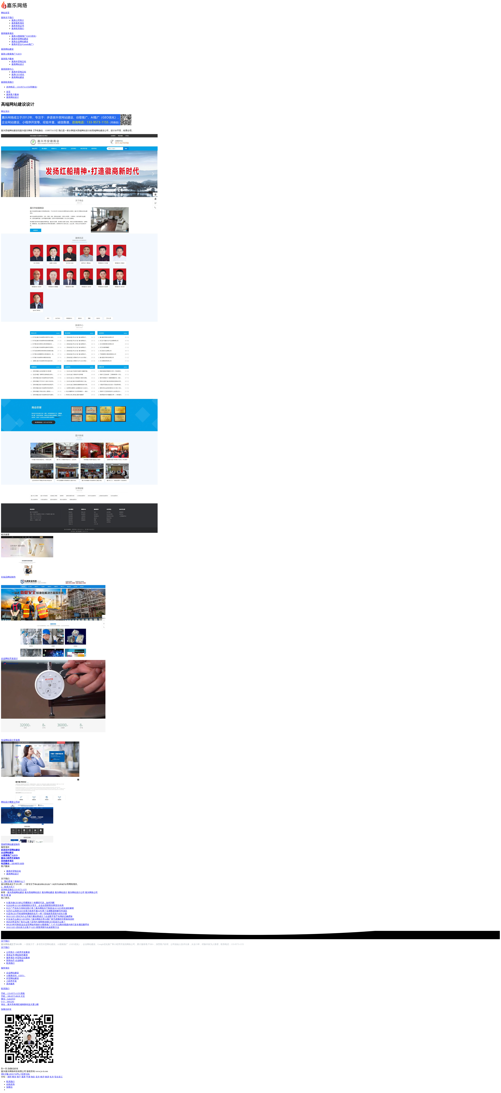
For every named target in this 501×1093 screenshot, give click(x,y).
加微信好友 (6, 1009)
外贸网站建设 (12, 978)
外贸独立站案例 (22, 958)
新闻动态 (10, 960)
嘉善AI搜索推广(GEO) (11, 54)
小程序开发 (11, 981)
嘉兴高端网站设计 (33, 892)
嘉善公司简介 (17, 20)
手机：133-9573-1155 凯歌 (13, 993)
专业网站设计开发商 (10, 740)
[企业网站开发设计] (53, 656)
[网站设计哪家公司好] (40, 799)
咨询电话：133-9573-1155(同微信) (21, 87)
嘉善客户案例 (7, 59)
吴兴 (37, 1077)
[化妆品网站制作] (27, 574)
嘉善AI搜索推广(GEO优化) (23, 36)
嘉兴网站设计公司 (76, 892)
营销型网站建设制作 (10, 844)
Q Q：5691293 (7, 1002)
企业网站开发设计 (9, 658)
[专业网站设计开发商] (53, 737)
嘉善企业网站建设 (19, 41)
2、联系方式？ (8, 887)
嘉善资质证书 (17, 26)
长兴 (52, 1077)
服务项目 (10, 958)
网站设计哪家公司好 (10, 802)
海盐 (33, 1077)
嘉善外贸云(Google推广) (22, 44)
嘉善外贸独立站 (18, 61)
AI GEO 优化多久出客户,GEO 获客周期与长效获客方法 (32, 927)
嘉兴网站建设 (48, 892)
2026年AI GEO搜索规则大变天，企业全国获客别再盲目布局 (35, 905)
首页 (8, 92)
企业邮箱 (19, 960)
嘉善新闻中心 (7, 69)
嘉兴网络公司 (91, 892)
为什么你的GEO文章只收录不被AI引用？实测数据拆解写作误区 (36, 911)
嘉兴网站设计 (61, 892)
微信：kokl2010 (8, 999)
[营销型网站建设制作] (27, 842)
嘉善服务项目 (17, 23)
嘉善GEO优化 (17, 74)
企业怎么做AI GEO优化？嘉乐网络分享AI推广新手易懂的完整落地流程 (40, 919)
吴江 (60, 1077)
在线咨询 (10, 1084)
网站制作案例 (21, 955)
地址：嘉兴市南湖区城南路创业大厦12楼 (20, 1004)
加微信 (9, 1087)
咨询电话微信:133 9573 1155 (14, 889)
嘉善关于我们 (7, 17)
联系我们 (10, 963)
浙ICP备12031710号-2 (11, 1074)
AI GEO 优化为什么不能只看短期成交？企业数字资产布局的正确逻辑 (39, 916)
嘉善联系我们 (17, 28)
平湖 (28, 1077)
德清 (47, 1077)
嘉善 (23, 1077)
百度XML (25, 1074)
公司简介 (10, 952)
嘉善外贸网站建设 (19, 39)
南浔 (42, 1077)
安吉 (56, 1077)
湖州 (9, 1077)
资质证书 (10, 955)
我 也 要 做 (6, 895)
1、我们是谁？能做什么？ (13, 881)
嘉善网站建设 (7, 49)
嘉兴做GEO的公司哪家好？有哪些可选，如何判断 (30, 903)
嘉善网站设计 (17, 64)
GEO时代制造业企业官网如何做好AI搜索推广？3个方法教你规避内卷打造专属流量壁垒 (47, 924)
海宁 (19, 1077)
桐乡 (14, 1077)
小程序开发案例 (22, 952)
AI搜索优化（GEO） (15, 975)
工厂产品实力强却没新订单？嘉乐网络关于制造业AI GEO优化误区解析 (40, 908)
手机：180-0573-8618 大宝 (13, 996)
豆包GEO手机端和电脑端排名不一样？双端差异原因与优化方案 (36, 913)
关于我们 (5, 941)
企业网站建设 (12, 973)
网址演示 (5, 111)
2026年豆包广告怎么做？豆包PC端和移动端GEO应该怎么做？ (35, 922)
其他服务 (10, 984)
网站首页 (5, 13)
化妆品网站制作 (8, 577)
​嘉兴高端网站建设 (15, 892)
